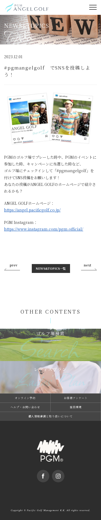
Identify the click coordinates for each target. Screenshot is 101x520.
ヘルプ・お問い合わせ (25, 407)
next (87, 265)
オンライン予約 (25, 398)
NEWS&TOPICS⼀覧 (51, 268)
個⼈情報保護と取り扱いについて (50, 416)
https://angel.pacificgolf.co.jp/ (32, 210)
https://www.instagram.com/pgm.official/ (43, 229)
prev (14, 265)
